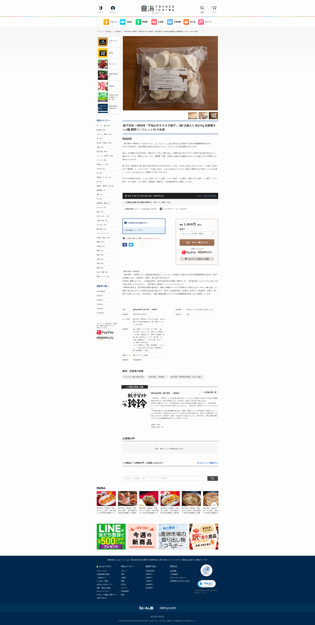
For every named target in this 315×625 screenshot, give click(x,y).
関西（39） (100, 255)
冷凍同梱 (177, 22)
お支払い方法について (105, 584)
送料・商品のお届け (104, 588)
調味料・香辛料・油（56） (106, 186)
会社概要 (173, 571)
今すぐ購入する (200, 242)
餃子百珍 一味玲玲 (157, 377)
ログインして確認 (142, 355)
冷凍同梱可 (125, 591)
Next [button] (214, 505)
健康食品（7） (101, 190)
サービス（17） (102, 207)
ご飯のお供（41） (103, 220)
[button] (206, 583)
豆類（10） (100, 147)
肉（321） (100, 138)
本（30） (100, 199)
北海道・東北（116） (104, 238)
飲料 (122, 595)
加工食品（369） (102, 151)
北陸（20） (100, 259)
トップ (99, 31)
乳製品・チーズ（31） (104, 177)
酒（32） (100, 182)
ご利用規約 (174, 574)
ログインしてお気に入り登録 (198, 259)
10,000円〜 (100, 309)
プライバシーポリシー (178, 578)
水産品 (129, 22)
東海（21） (100, 250)
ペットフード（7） (103, 233)
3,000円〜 (100, 296)
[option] (107, 502)
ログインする (101, 571)
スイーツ (208, 22)
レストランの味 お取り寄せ (134, 377)
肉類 (122, 581)
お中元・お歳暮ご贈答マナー (107, 595)
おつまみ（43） (102, 225)
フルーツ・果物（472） (105, 134)
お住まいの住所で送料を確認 (206, 196)
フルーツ (113, 22)
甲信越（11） (101, 246)
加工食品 (108, 31)
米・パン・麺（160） (104, 126)
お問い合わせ (101, 598)
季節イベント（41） (103, 276)
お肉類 (160, 22)
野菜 (122, 574)
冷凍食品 (118, 31)
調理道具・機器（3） (104, 203)
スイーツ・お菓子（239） (105, 156)
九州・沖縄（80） (103, 272)
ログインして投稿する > (209, 463)
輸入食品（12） (102, 229)
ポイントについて (103, 591)
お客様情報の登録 (103, 574)
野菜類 (145, 22)
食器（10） (100, 212)
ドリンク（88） (102, 160)
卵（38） (100, 173)
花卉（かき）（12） (103, 216)
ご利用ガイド (101, 578)
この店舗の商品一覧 (209, 392)
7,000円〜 (100, 304)
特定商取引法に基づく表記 (179, 581)
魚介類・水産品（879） (105, 143)
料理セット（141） (103, 164)
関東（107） (101, 242)
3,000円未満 (101, 291)
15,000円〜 (100, 313)
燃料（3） (100, 194)
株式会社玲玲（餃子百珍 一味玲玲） (145, 309)
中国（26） (100, 263)
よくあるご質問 (102, 581)
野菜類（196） (102, 130)
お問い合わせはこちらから (152, 238)
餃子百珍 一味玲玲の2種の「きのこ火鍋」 (186, 377)
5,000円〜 (100, 300)
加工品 (192, 22)
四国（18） (100, 268)
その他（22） (101, 169)
